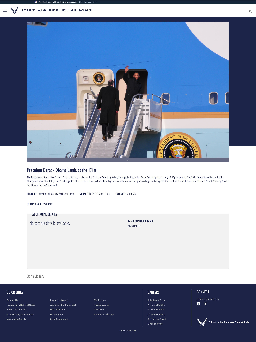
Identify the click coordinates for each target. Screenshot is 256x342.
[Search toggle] (250, 10)
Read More (133, 226)
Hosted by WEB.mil (128, 330)
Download (35, 203)
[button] (88, 2)
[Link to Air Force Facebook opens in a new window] (199, 304)
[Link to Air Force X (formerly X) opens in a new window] (205, 304)
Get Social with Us (208, 299)
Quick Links (15, 292)
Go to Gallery (35, 276)
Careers (153, 292)
